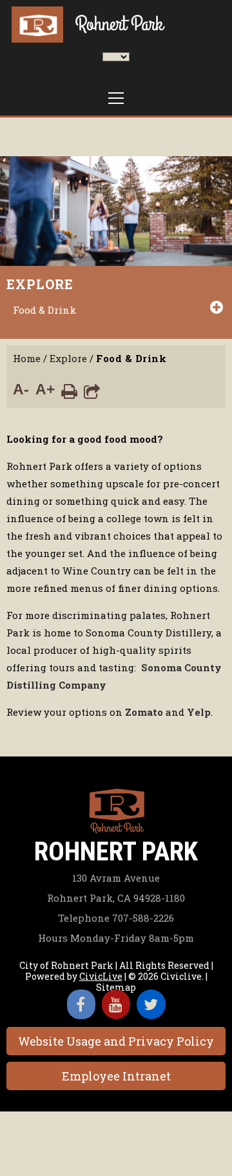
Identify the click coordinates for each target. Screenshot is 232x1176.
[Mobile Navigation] (116, 98)
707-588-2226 (116, 917)
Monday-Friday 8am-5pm (116, 937)
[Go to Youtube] (116, 1004)
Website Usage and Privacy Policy (116, 1041)
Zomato (144, 711)
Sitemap (116, 987)
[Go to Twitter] (151, 1004)
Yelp (199, 711)
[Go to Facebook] (81, 1004)
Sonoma (161, 667)
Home (27, 358)
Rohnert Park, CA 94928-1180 (116, 897)
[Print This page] (69, 390)
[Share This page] (92, 390)
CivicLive (100, 976)
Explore (39, 284)
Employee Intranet (116, 1076)
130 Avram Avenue (116, 877)
